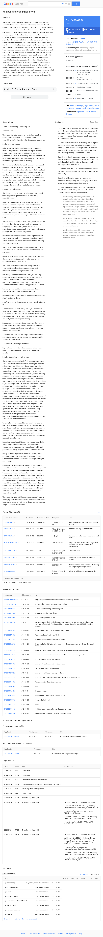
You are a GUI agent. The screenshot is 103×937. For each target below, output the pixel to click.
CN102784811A (10, 550)
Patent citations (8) (76, 106)
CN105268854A (9, 713)
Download (84, 874)
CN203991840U (9, 682)
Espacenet (80, 112)
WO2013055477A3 (11, 600)
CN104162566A (9, 613)
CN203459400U (10, 565)
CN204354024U (9, 655)
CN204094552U (9, 650)
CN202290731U (9, 700)
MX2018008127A (10, 604)
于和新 (86, 42)
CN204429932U (9, 673)
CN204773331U (9, 704)
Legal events (88, 106)
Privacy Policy (71, 933)
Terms (60, 933)
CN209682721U (9, 644)
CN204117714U (9, 639)
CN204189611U (9, 664)
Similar (71, 32)
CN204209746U (9, 686)
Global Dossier (90, 112)
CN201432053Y (9, 691)
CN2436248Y (9, 529)
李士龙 (81, 42)
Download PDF (74, 29)
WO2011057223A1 (11, 542)
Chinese (82, 38)
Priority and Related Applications (87, 108)
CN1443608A (9, 536)
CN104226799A (9, 618)
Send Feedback (34, 933)
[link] (9, 883)
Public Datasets (49, 933)
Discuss (69, 114)
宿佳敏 (75, 42)
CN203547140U (9, 635)
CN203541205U (9, 695)
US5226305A (9, 522)
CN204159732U (10, 571)
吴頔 (91, 42)
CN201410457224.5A (11, 736)
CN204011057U (9, 677)
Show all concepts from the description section (21, 919)
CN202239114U (9, 709)
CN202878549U (9, 630)
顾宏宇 (70, 44)
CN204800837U (9, 668)
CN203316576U (10, 558)
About (23, 933)
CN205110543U (9, 659)
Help (80, 933)
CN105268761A (9, 622)
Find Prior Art (90, 29)
